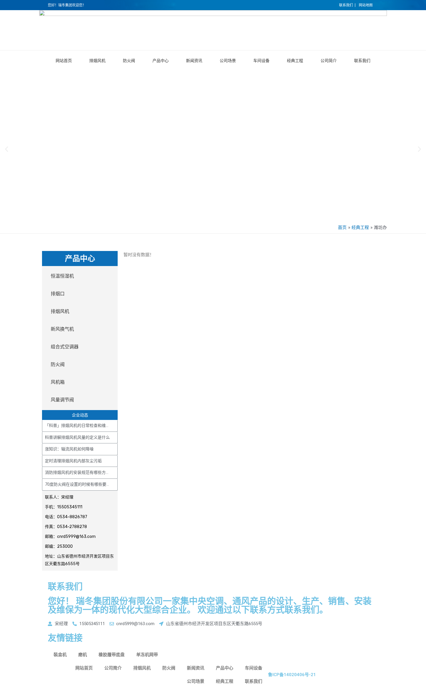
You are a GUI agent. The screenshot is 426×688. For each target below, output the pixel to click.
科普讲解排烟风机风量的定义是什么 (77, 437)
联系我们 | (347, 5)
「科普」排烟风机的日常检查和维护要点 (81, 425)
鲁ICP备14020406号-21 (292, 674)
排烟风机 (97, 60)
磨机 (82, 654)
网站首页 (64, 60)
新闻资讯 (194, 60)
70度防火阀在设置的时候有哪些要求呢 (79, 484)
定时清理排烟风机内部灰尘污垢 (73, 460)
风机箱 (58, 382)
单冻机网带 (147, 654)
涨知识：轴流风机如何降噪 (69, 449)
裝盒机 (60, 654)
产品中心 (160, 60)
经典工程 (295, 60)
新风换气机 (62, 329)
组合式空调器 (65, 347)
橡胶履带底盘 (112, 654)
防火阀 (129, 60)
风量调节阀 (62, 400)
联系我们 (362, 60)
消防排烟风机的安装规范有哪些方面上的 (81, 472)
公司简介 (329, 60)
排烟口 (58, 293)
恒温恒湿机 (62, 276)
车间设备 (261, 60)
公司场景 (228, 60)
